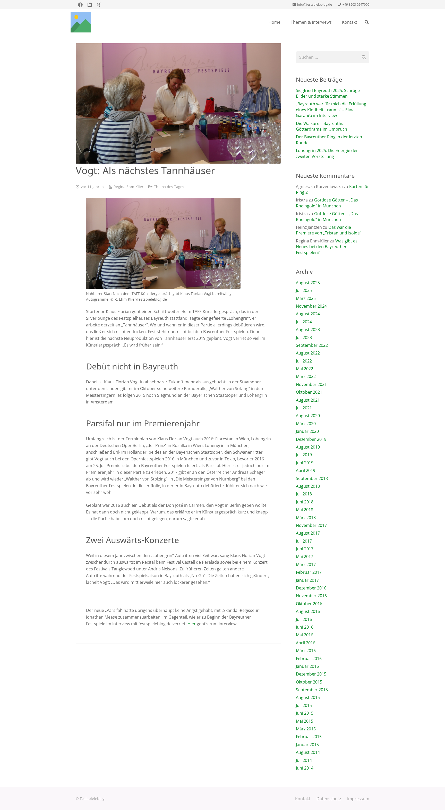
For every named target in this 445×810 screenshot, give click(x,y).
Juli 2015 (304, 705)
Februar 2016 (309, 658)
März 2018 (306, 517)
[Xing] (99, 4)
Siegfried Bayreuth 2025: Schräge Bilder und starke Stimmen (328, 93)
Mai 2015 (304, 721)
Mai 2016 (304, 635)
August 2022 (308, 353)
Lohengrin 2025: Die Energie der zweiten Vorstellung (327, 153)
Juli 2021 (304, 408)
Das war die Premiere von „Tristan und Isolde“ (328, 230)
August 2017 (308, 533)
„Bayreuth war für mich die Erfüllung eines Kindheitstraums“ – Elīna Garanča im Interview (331, 109)
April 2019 (305, 470)
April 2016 (305, 643)
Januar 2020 (307, 431)
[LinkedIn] (89, 4)
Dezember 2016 (311, 588)
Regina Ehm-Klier (128, 186)
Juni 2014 (304, 768)
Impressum (358, 798)
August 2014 (308, 752)
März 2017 (306, 564)
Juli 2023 (304, 337)
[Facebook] (80, 4)
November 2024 (311, 306)
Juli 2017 (304, 541)
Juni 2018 (304, 502)
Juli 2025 (304, 290)
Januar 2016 (307, 666)
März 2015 (306, 729)
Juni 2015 (304, 713)
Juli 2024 (304, 322)
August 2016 (308, 611)
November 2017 (311, 525)
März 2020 (306, 423)
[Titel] (81, 22)
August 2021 (308, 400)
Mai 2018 (304, 509)
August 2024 (308, 314)
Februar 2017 (309, 572)
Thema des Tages (169, 186)
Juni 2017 (304, 549)
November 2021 (311, 384)
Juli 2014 (304, 760)
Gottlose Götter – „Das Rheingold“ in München (327, 202)
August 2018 (308, 486)
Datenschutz (328, 798)
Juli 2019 (304, 455)
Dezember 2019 (311, 439)
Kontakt (302, 798)
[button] (366, 22)
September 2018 (312, 478)
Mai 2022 (304, 369)
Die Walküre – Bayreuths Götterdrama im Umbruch (321, 126)
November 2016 (311, 595)
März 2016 (306, 650)
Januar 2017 (307, 580)
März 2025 (306, 298)
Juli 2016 (304, 619)
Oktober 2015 (309, 682)
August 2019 (308, 447)
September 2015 (312, 690)
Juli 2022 (304, 361)
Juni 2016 (304, 627)
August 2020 (308, 415)
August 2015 (308, 697)
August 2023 (308, 329)
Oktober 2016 (309, 603)
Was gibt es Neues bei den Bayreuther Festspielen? (326, 246)
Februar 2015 (309, 736)
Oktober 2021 (309, 392)
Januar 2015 (307, 744)
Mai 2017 (304, 556)
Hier (191, 624)
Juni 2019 (304, 463)
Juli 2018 (304, 494)
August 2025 (308, 282)
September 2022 (312, 345)
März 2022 (306, 376)
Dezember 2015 (311, 674)
